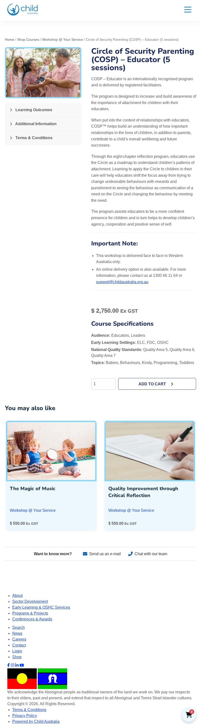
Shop (17, 657)
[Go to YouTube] (22, 665)
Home (9, 39)
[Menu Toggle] (188, 10)
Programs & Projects (30, 613)
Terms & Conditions (33, 138)
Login (17, 651)
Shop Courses (28, 39)
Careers (19, 639)
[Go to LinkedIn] (17, 665)
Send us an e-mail (105, 554)
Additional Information (35, 124)
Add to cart (152, 384)
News (17, 633)
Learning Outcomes (33, 110)
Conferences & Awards (32, 619)
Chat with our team (151, 554)
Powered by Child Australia (36, 721)
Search (18, 627)
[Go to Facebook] (8, 665)
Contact (19, 645)
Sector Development (30, 601)
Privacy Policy (24, 716)
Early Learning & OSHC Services (41, 607)
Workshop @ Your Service (62, 39)
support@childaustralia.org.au (122, 282)
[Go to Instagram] (12, 665)
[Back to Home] (22, 9)
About (17, 595)
